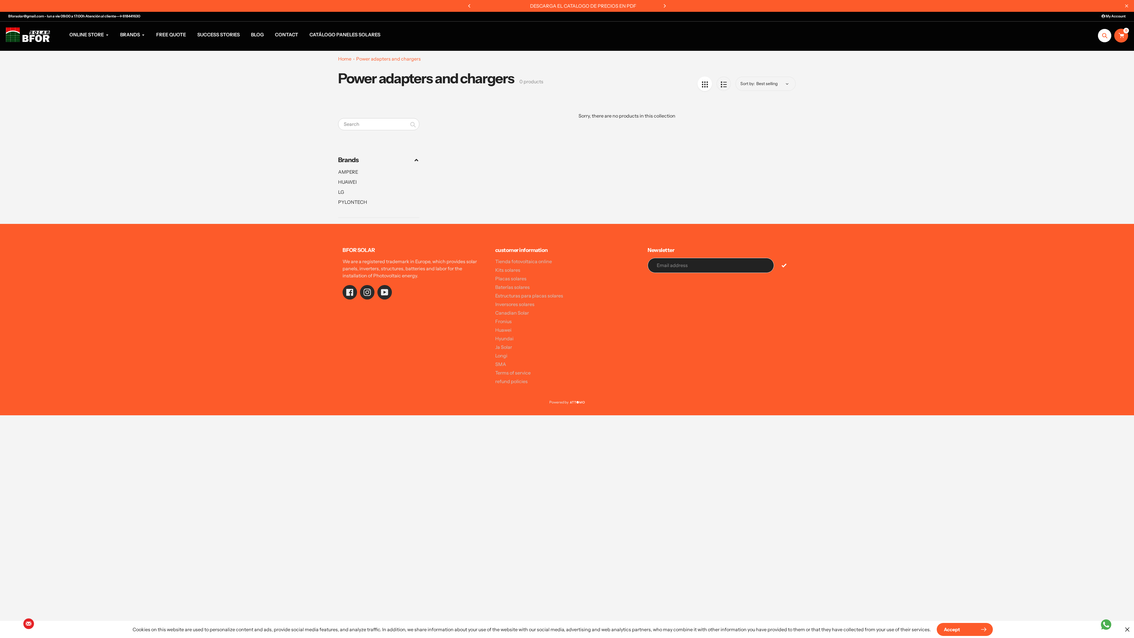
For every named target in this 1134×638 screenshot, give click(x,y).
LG (341, 192)
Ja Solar (503, 347)
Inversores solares (515, 304)
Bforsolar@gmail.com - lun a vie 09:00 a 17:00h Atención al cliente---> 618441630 (74, 16)
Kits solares (507, 270)
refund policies (511, 381)
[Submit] (784, 265)
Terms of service (513, 373)
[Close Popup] (1127, 629)
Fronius (503, 321)
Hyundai (504, 338)
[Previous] (469, 6)
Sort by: (747, 83)
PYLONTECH (352, 202)
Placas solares (511, 278)
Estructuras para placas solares (529, 296)
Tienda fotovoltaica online (523, 261)
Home (344, 59)
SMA (500, 364)
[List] (723, 84)
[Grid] (705, 84)
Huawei (503, 330)
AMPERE (348, 172)
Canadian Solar (512, 313)
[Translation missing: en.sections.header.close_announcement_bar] (1127, 6)
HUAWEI (347, 182)
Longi (501, 356)
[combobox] (378, 124)
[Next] (664, 6)
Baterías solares (512, 287)
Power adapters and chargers (388, 59)
